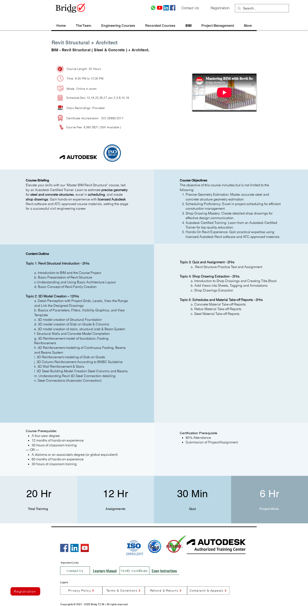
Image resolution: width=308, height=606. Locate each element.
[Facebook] (172, 7)
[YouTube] (159, 7)
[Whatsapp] (153, 7)
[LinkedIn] (166, 7)
